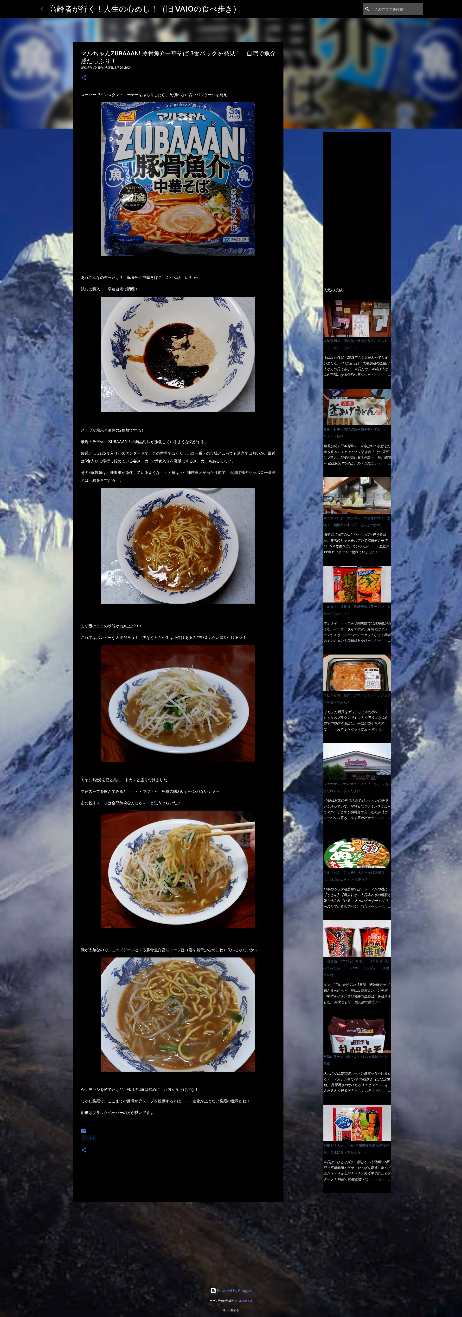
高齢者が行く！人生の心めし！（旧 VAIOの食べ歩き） (145, 8)
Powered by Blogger (234, 1291)
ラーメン (88, 1138)
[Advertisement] (178, 1242)
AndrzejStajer (243, 1300)
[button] (84, 78)
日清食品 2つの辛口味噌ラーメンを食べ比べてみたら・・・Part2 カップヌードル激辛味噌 (356, 968)
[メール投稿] (84, 1132)
